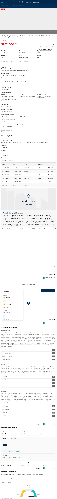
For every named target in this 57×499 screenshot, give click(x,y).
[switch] (47, 32)
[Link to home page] (21, 2)
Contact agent (5, 31)
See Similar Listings (45, 49)
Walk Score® (31, 284)
